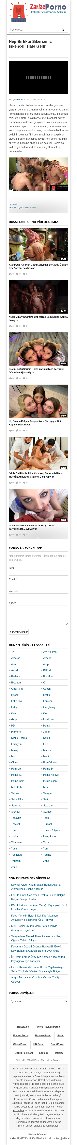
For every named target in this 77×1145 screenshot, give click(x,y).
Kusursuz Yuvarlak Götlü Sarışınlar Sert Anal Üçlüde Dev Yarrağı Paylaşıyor (38, 266)
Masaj (14, 750)
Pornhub (16, 768)
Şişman (15, 811)
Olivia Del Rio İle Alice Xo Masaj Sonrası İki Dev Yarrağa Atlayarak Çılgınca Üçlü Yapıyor (35, 475)
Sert (34, 207)
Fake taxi (16, 701)
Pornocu (21, 99)
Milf (13, 756)
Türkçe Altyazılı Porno (47, 1026)
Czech (47, 688)
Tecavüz (16, 817)
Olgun (14, 762)
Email (12, 579)
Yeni (45, 848)
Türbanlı (48, 824)
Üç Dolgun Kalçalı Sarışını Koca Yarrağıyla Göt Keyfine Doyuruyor (35, 423)
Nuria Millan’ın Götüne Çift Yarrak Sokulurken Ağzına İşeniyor (38, 319)
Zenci (46, 860)
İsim (11, 567)
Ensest (15, 694)
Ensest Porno (20, 1035)
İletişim (59, 1053)
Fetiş (14, 707)
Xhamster (16, 842)
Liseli (46, 744)
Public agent (50, 780)
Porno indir (17, 780)
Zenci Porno (57, 1044)
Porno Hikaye (51, 774)
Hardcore (48, 719)
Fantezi (47, 701)
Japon (46, 731)
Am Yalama (49, 651)
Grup (16, 207)
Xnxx (46, 842)
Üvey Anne (49, 836)
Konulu (47, 737)
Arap (46, 664)
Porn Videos (50, 762)
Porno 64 (48, 768)
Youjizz (47, 854)
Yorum (12, 602)
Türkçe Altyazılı (52, 830)
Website (13, 591)
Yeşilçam (16, 854)
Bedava (15, 676)
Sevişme (16, 805)
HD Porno (38, 1044)
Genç (46, 713)
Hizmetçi (16, 731)
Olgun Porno (20, 1044)
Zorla (14, 867)
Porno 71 (16, 774)
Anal (11, 207)
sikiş (17, 1118)
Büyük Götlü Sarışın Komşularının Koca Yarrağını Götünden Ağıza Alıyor (36, 371)
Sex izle (48, 805)
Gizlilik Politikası (24, 1053)
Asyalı (15, 670)
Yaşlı (14, 848)
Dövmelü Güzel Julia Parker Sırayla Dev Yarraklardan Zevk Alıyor (31, 527)
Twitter (15, 836)
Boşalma (48, 676)
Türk (13, 830)
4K (12, 651)
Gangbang (49, 707)
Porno (60, 1035)
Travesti (16, 824)
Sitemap (43, 1053)
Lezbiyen (16, 744)
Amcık (47, 657)
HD (21, 207)
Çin (45, 682)
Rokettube (17, 787)
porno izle (18, 1110)
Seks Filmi (17, 799)
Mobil (46, 756)
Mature (47, 750)
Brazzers (16, 682)
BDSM (47, 670)
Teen (46, 817)
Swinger (47, 811)
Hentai (47, 725)
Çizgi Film (17, 688)
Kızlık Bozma (19, 737)
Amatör (15, 657)
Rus (45, 787)
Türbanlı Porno (43, 1035)
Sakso (28, 207)
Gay (13, 713)
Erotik (46, 694)
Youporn (16, 860)
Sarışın (47, 793)
